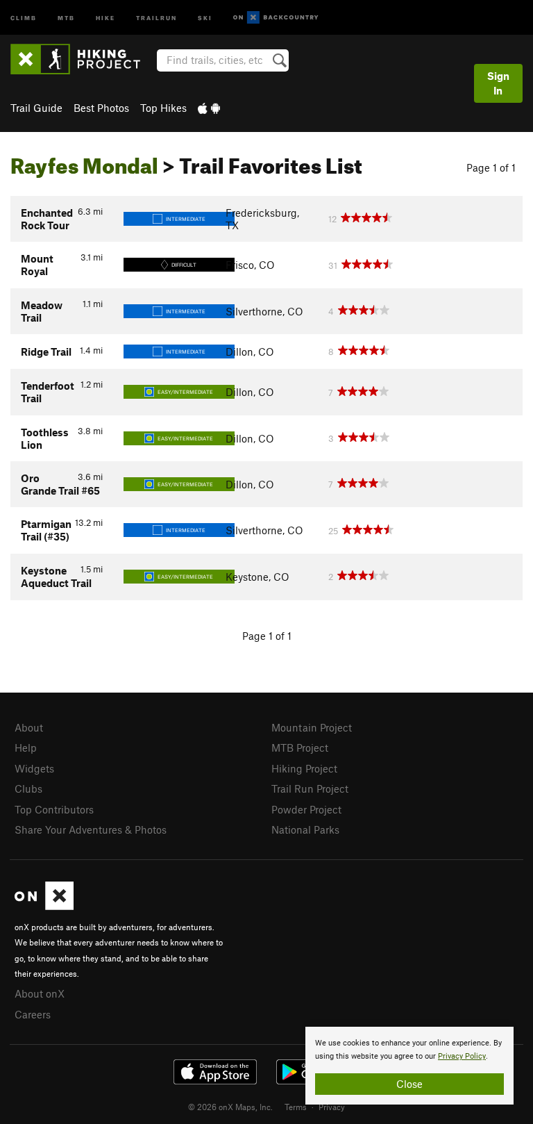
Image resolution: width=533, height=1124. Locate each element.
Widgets (34, 768)
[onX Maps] (44, 906)
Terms (296, 1106)
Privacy (332, 1106)
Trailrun (156, 17)
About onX (40, 993)
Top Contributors (54, 809)
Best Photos (101, 107)
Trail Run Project (309, 788)
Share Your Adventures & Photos (91, 829)
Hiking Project (304, 768)
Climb (23, 17)
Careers (33, 1014)
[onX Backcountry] (276, 17)
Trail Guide (36, 107)
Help (26, 747)
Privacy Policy (462, 1056)
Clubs (28, 788)
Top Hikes (163, 107)
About (29, 727)
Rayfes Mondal (84, 162)
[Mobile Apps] (209, 107)
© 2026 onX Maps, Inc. (230, 1106)
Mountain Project (311, 727)
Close (409, 1083)
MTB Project (299, 747)
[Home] (82, 59)
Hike (105, 17)
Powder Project (306, 809)
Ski (205, 17)
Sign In (498, 83)
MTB (66, 17)
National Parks (305, 829)
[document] (409, 1065)
